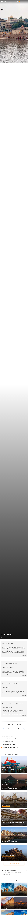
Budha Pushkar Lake (6, 874)
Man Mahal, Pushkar (6, 872)
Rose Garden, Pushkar (16, 872)
